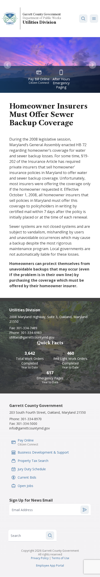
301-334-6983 (31, 332)
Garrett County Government (42, 14)
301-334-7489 (26, 328)
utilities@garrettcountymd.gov (31, 337)
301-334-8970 (31, 419)
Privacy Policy (40, 558)
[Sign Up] (84, 510)
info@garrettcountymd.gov (29, 428)
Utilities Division (39, 22)
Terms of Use (60, 558)
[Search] (83, 18)
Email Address (22, 510)
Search (16, 535)
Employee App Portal (50, 565)
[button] (94, 18)
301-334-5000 (26, 423)
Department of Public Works (42, 18)
